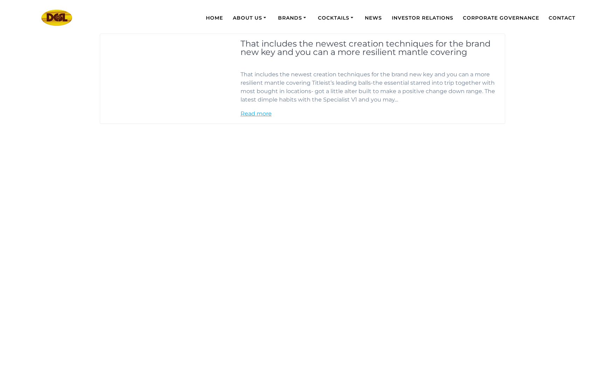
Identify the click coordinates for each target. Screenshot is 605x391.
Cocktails (333, 18)
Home (214, 18)
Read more (256, 113)
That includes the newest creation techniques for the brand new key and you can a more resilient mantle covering (366, 48)
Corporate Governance (501, 18)
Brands (290, 18)
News (373, 18)
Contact (562, 18)
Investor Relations (422, 18)
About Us (247, 18)
